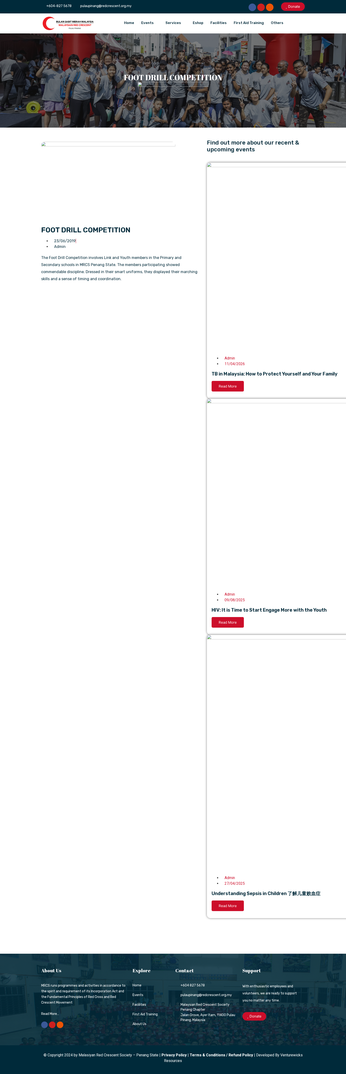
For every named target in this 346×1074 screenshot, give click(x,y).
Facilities (218, 23)
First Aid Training (249, 23)
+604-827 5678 (59, 6)
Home (129, 23)
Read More (228, 386)
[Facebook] (252, 7)
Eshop (198, 23)
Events (147, 23)
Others (277, 23)
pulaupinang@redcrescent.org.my (106, 6)
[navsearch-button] (298, 22)
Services (173, 23)
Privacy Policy (174, 1055)
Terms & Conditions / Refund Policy (221, 1055)
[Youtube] (261, 7)
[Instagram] (270, 7)
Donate (294, 6)
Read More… (50, 1014)
